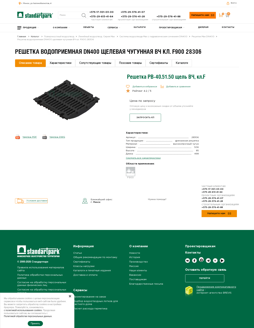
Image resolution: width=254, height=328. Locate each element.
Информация (83, 246)
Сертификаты (81, 262)
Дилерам (203, 27)
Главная (21, 37)
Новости (134, 253)
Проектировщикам (170, 28)
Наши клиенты (138, 271)
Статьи (77, 253)
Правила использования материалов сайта (40, 269)
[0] (220, 15)
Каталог (35, 37)
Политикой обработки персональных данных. (28, 316)
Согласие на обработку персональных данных (41, 291)
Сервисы (112, 28)
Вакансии (135, 275)
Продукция (29, 28)
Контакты (228, 27)
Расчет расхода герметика (90, 309)
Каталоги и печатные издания (92, 271)
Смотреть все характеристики (143, 158)
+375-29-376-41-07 (133, 12)
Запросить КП (145, 118)
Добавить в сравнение (178, 87)
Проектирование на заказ (89, 297)
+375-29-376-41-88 (169, 17)
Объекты (88, 27)
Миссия (134, 266)
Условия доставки (36, 201)
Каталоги (140, 27)
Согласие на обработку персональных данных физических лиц (41, 284)
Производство (138, 262)
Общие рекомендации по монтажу (95, 257)
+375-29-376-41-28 (133, 17)
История (134, 257)
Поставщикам (138, 280)
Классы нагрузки (83, 266)
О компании (60, 28)
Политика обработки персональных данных (40, 276)
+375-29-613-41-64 (102, 17)
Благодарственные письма (146, 284)
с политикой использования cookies (23, 310)
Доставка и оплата (85, 275)
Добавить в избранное (145, 87)
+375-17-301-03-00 (101, 12)
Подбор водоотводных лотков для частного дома (95, 302)
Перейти (204, 278)
